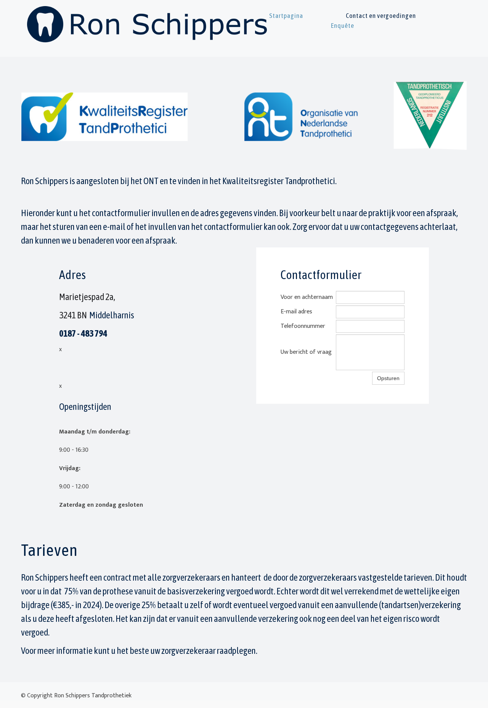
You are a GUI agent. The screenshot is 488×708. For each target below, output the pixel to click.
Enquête (342, 25)
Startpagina (286, 15)
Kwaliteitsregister (253, 181)
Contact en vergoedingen (381, 15)
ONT (151, 181)
